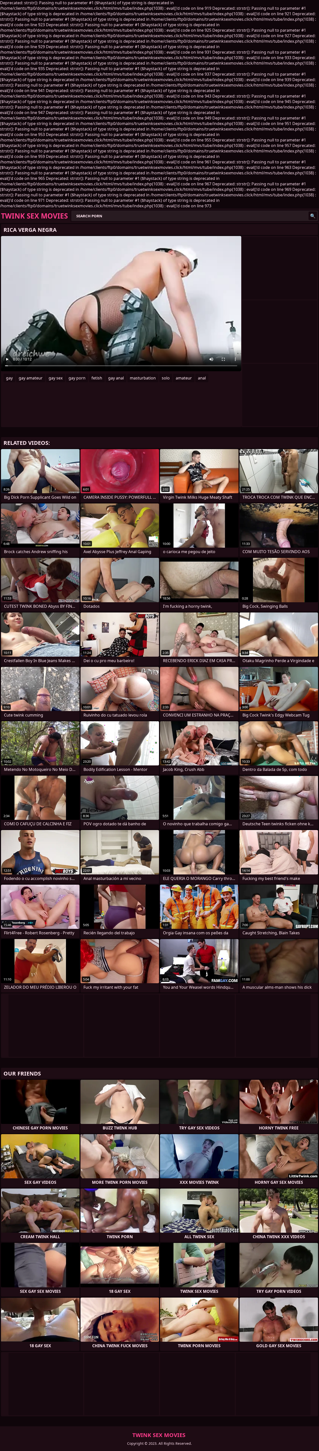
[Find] (313, 216)
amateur (184, 378)
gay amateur (31, 378)
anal (202, 378)
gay (9, 378)
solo (166, 378)
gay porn (77, 378)
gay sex (56, 378)
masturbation (143, 378)
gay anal (116, 378)
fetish (96, 378)
